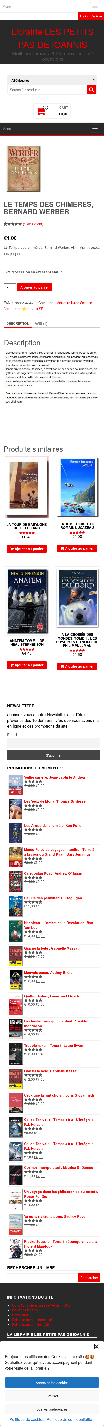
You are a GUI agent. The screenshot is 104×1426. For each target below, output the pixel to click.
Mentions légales (25, 1310)
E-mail (12, 734)
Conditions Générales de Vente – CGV (41, 1305)
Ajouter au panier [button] (29, 548)
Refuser (52, 1395)
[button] (96, 1346)
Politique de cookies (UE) (31, 1324)
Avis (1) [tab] (41, 323)
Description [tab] (17, 323)
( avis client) (33, 223)
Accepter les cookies (52, 1382)
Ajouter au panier (34, 287)
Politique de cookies (26, 1419)
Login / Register (91, 16)
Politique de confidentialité (69, 1419)
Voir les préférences (52, 1409)
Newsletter (20, 1314)
